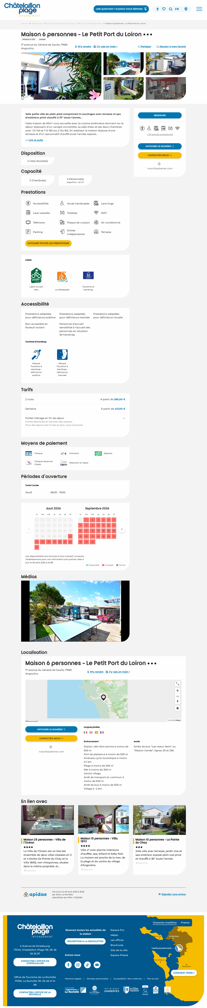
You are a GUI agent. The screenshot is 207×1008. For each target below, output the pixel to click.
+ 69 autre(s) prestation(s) (160, 134)
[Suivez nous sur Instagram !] (77, 964)
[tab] (165, 922)
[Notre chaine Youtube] (97, 964)
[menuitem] (22, 10)
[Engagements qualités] (145, 990)
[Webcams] (186, 9)
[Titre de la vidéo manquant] (75, 611)
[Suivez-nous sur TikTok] (87, 964)
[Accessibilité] (158, 9)
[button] (170, 9)
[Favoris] (164, 8)
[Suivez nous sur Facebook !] (68, 964)
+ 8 (166, 88)
